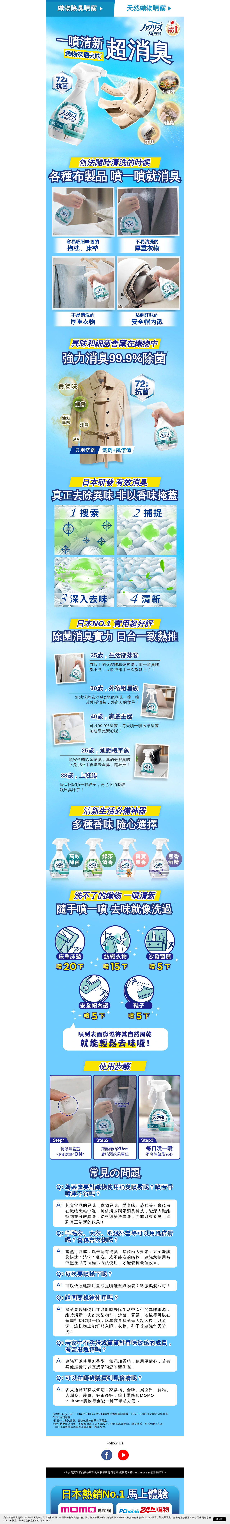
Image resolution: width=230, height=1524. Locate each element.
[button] (106, 1454)
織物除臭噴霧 (77, 8)
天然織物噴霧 (146, 8)
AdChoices (141, 1472)
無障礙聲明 (157, 1472)
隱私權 (129, 1472)
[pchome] (144, 1510)
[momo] (85, 1509)
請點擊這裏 (165, 1517)
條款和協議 (117, 1472)
